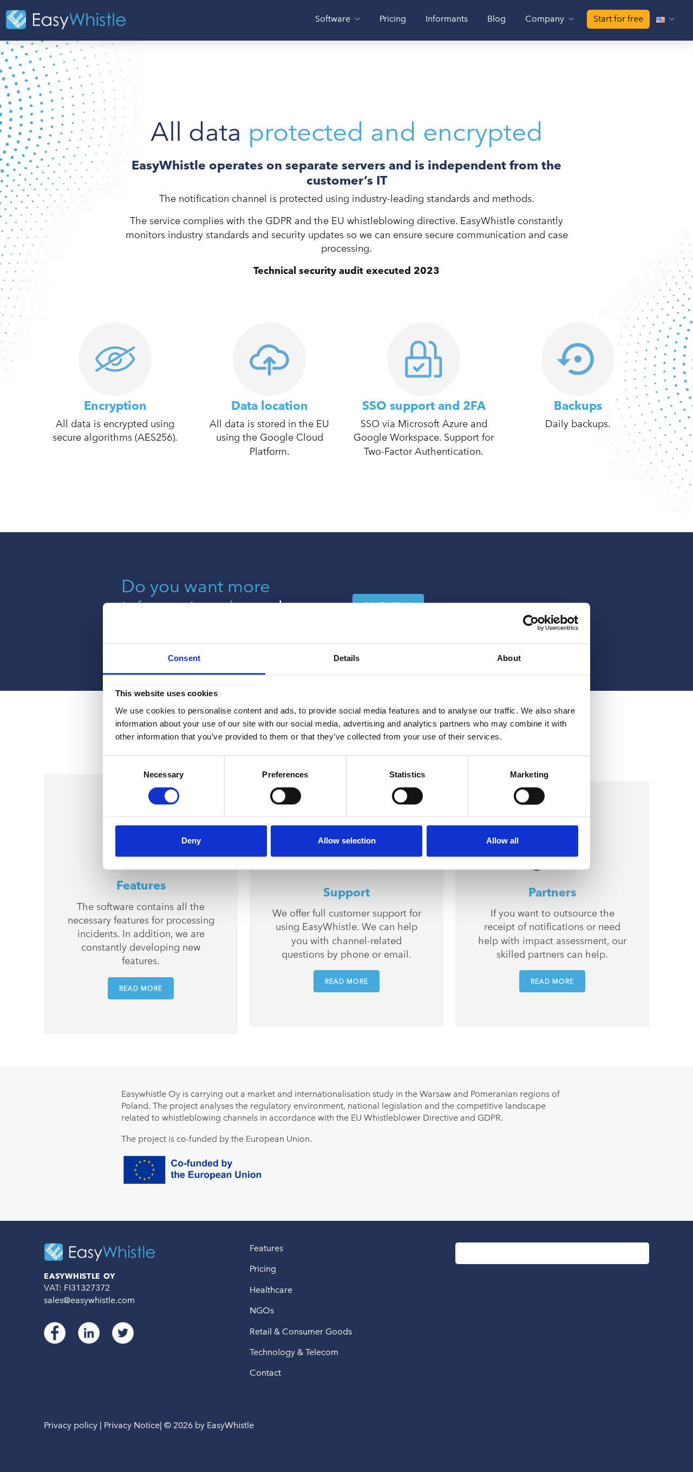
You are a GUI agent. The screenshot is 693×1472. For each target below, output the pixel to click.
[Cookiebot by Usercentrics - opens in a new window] (530, 622)
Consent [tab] (184, 658)
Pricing (393, 19)
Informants (447, 19)
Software (333, 19)
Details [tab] (347, 658)
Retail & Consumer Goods (301, 1331)
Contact (265, 1373)
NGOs (262, 1310)
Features (266, 1248)
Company (545, 19)
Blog (496, 19)
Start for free (618, 19)
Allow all (502, 841)
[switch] (285, 795)
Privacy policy (70, 1425)
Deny (191, 841)
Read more (141, 988)
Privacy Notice (132, 1425)
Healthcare (271, 1290)
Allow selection (347, 841)
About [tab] (509, 658)
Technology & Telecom (294, 1352)
